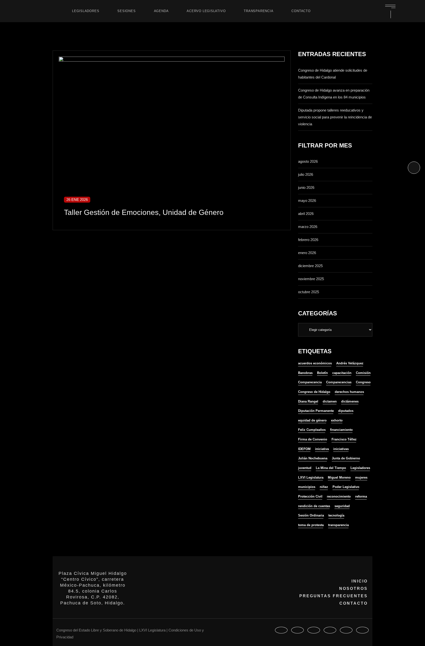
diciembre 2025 (310, 266)
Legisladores (360, 468)
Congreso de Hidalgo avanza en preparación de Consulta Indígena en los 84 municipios (333, 93)
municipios (306, 487)
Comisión (363, 373)
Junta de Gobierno (346, 458)
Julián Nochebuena (312, 458)
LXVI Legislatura (310, 477)
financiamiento (341, 430)
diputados (345, 411)
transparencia (338, 525)
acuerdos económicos (315, 363)
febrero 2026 (308, 240)
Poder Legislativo (346, 487)
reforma (361, 496)
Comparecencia (310, 382)
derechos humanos (349, 392)
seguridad (342, 506)
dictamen (330, 401)
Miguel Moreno (339, 477)
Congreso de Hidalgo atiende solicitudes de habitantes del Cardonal (332, 73)
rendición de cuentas (314, 506)
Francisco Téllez (344, 439)
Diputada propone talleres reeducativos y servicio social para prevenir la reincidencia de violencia (335, 117)
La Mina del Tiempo (331, 468)
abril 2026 (306, 213)
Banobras (305, 373)
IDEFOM (304, 449)
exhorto (337, 420)
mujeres (361, 477)
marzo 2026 (307, 227)
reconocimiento (339, 496)
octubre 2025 (308, 292)
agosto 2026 (308, 161)
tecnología (336, 515)
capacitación (341, 373)
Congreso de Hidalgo (314, 392)
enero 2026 (307, 253)
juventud (304, 468)
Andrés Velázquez (350, 363)
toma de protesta (311, 525)
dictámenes (350, 401)
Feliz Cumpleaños (312, 430)
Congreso (363, 382)
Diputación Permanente (316, 411)
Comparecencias (338, 382)
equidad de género (312, 420)
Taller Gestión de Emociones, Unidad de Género (144, 212)
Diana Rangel (308, 401)
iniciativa (322, 449)
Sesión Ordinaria (311, 515)
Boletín (322, 373)
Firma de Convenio (312, 439)
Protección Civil (310, 496)
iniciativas (341, 449)
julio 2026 (305, 174)
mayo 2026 (307, 200)
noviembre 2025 (311, 279)
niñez (324, 487)
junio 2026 (306, 187)
